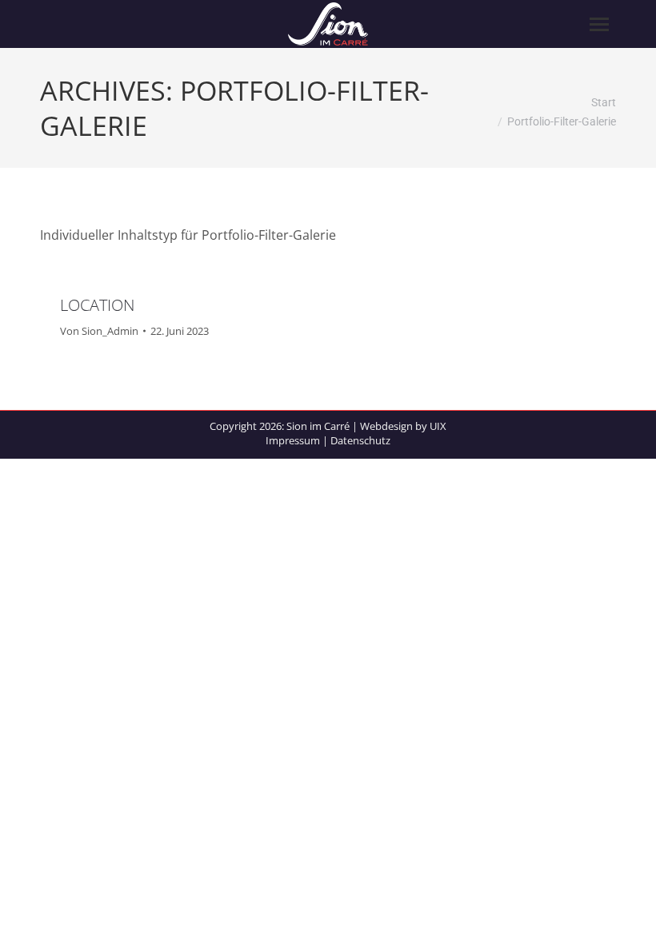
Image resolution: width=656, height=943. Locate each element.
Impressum (293, 440)
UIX (438, 426)
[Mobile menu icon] (599, 24)
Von (99, 331)
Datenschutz (360, 440)
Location (97, 305)
